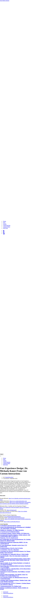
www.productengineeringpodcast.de (12, 516)
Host (4, 222)
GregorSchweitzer (9, 477)
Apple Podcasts (6, 225)
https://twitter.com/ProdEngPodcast (12, 521)
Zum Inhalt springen (4, 0)
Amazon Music (6, 226)
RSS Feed (5, 228)
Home (4, 221)
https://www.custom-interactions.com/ (18, 501)
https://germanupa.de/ (12, 510)
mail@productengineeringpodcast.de (16, 517)
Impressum (5, 591)
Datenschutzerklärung (8, 593)
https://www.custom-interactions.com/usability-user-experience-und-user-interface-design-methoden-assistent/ (15, 503)
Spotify (4, 224)
